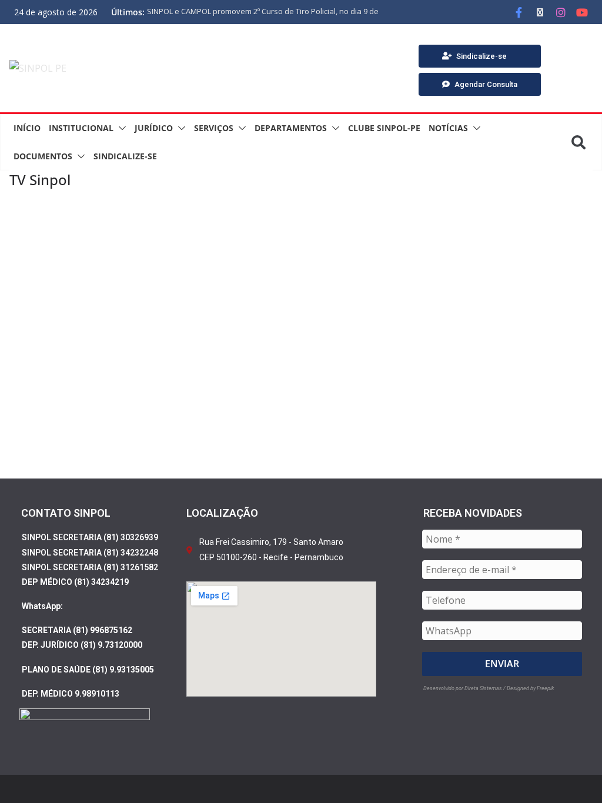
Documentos (43, 156)
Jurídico (154, 127)
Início (27, 127)
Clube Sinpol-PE (384, 127)
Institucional (81, 127)
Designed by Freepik (530, 688)
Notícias (448, 127)
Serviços (213, 127)
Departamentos (291, 127)
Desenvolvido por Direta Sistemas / (465, 688)
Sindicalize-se (125, 156)
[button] (119, 128)
